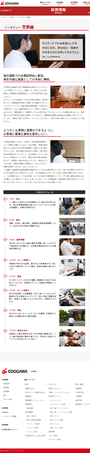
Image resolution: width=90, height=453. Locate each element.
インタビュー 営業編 (9, 416)
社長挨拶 (6, 384)
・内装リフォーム (54, 424)
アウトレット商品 (55, 439)
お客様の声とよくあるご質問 (35, 436)
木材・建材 (79, 384)
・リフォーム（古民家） (32, 427)
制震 (26, 384)
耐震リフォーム (54, 388)
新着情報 (5, 425)
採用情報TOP (6, 10)
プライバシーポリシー (18, 450)
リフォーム (52, 384)
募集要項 (5, 412)
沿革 (4, 395)
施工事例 (52, 431)
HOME (4, 17)
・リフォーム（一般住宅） (33, 424)
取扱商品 (79, 388)
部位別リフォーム (55, 396)
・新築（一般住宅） (31, 416)
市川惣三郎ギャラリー (9, 429)
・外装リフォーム (54, 416)
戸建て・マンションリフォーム (59, 392)
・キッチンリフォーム (55, 400)
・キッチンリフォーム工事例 (57, 404)
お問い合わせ (4, 450)
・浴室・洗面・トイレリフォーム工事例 (60, 412)
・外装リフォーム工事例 (56, 420)
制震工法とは (29, 388)
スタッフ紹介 (53, 436)
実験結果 (28, 396)
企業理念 (6, 387)
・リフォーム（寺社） (31, 431)
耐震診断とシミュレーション (35, 400)
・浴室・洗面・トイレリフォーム (58, 408)
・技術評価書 (29, 408)
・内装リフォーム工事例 (56, 427)
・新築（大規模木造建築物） (33, 420)
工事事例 (79, 396)
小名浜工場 (79, 392)
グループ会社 (7, 399)
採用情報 (12, 17)
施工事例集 (29, 412)
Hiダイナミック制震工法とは (35, 392)
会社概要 (6, 391)
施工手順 (79, 400)
